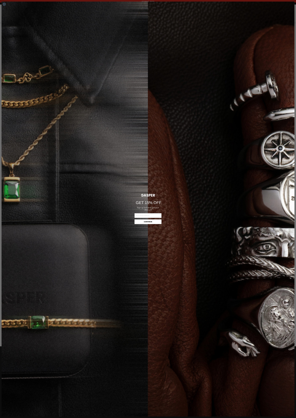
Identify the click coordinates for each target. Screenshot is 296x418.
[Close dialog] (4, 4)
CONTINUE (148, 222)
